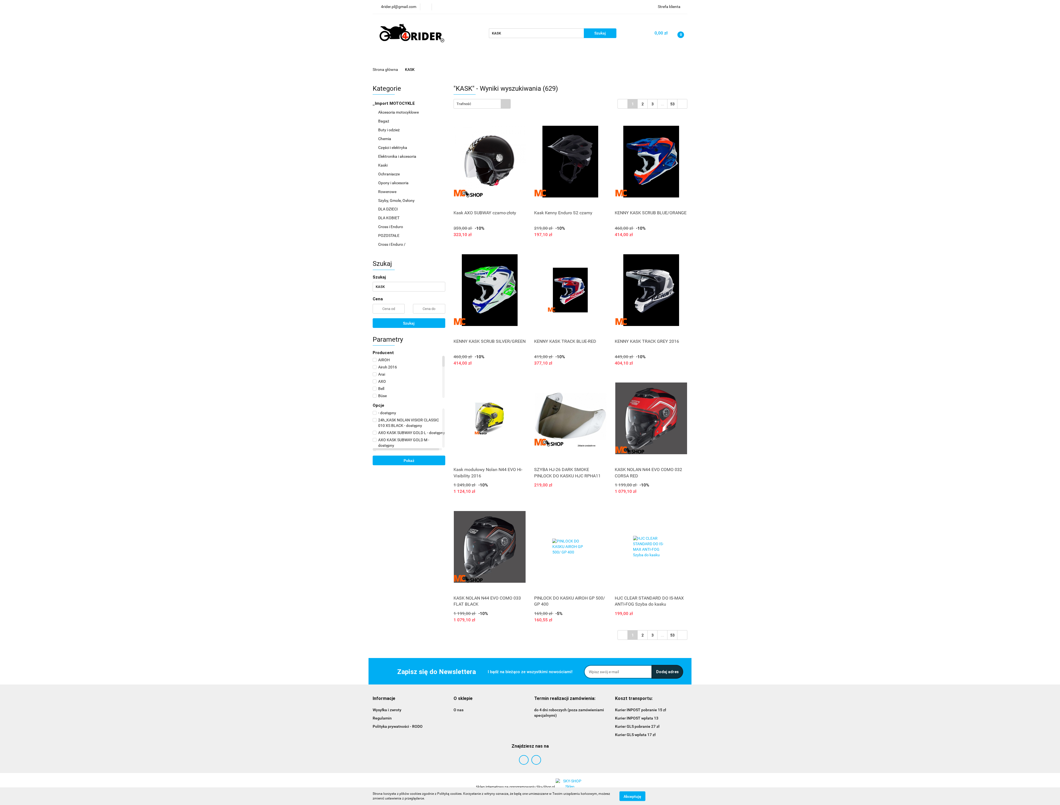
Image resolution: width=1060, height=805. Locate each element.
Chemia (385, 139)
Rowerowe (387, 191)
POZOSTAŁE (389, 235)
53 (672, 104)
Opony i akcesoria (393, 183)
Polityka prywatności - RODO (398, 726)
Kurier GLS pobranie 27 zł (637, 726)
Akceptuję (632, 796)
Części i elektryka (393, 147)
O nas (458, 710)
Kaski (383, 165)
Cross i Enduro (391, 226)
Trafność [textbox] (464, 104)
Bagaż (384, 121)
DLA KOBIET (389, 218)
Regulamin (382, 718)
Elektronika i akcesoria (397, 156)
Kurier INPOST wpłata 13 (636, 718)
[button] (384, 698)
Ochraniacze (389, 174)
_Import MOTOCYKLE (394, 103)
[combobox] (482, 104)
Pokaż (409, 460)
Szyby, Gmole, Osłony (396, 200)
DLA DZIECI (388, 209)
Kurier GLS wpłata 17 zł (635, 734)
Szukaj (409, 323)
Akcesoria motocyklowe (399, 112)
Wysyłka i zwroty (387, 710)
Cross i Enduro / (392, 244)
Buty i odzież (389, 130)
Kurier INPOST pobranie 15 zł (640, 710)
